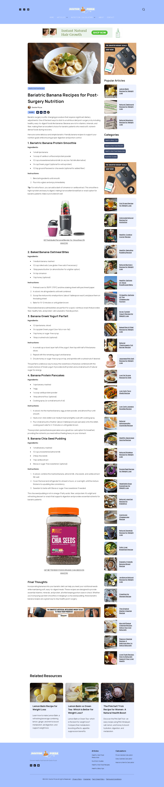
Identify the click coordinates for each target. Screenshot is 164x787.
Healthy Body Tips (111, 140)
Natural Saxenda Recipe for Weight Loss (126, 533)
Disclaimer (87, 779)
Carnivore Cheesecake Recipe (124, 517)
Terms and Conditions (113, 779)
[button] (62, 17)
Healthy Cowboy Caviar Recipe (125, 236)
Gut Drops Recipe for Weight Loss (126, 204)
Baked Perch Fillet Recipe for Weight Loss (126, 329)
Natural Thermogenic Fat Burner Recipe (126, 345)
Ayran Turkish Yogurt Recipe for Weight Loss (126, 314)
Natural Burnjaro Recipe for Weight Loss (126, 267)
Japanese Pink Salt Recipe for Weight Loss (126, 361)
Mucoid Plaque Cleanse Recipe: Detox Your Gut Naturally (125, 626)
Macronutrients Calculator (125, 762)
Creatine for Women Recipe (125, 595)
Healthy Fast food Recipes (101, 765)
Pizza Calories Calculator (124, 755)
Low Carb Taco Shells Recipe (125, 392)
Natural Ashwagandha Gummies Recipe (126, 423)
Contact (110, 17)
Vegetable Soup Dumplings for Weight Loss (125, 486)
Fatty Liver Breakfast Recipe (126, 548)
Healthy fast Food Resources (115, 151)
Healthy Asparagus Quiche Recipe (126, 439)
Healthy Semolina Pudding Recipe (126, 251)
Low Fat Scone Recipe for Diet (125, 376)
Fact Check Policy (98, 779)
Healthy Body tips (98, 768)
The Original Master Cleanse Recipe (125, 611)
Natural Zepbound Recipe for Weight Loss (126, 107)
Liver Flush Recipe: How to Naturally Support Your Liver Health (126, 658)
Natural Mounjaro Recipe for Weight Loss (126, 122)
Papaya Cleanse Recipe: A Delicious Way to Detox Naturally (125, 642)
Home (52, 17)
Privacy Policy (77, 779)
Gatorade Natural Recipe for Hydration (126, 220)
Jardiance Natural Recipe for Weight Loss (126, 579)
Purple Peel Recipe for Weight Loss (126, 470)
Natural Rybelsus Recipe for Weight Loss (126, 454)
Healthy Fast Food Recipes (114, 146)
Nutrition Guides (111, 157)
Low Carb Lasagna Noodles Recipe (126, 408)
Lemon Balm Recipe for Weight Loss (126, 91)
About (101, 17)
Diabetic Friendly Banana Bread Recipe (126, 564)
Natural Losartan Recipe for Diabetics (126, 501)
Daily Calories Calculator (124, 759)
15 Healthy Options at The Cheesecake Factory (126, 298)
